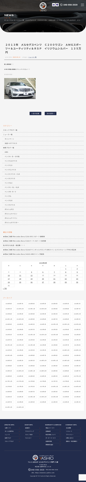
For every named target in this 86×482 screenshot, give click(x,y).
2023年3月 (77, 329)
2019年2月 (77, 366)
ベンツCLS (8, 165)
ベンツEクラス (10, 178)
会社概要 (68, 428)
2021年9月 (43, 345)
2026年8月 (9, 303)
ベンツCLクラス (10, 170)
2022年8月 (77, 334)
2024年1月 (43, 324)
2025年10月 (43, 309)
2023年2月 (9, 334)
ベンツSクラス (10, 205)
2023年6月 (43, 329)
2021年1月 (54, 350)
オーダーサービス (51, 438)
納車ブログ (8, 438)
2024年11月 (8, 319)
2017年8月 (43, 381)
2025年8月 (66, 309)
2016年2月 (9, 397)
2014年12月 (8, 407)
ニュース (12, 20)
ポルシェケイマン (11, 218)
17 (9, 279)
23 (77, 279)
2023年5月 (54, 329)
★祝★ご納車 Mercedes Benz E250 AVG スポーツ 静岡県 (24, 236)
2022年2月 (66, 340)
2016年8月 (20, 391)
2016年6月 (43, 391)
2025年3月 (43, 314)
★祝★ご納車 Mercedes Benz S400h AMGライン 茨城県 (23, 254)
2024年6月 (66, 319)
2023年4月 (66, 329)
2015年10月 (54, 397)
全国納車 (48, 431)
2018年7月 (77, 371)
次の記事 (50, 113)
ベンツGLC (9, 183)
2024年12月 (77, 314)
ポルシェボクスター (12, 222)
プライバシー (70, 434)
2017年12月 (77, 376)
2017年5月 (77, 381)
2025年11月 (31, 309)
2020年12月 (65, 350)
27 (43, 282)
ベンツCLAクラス (11, 161)
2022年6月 (20, 340)
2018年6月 (9, 376)
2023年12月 (54, 324)
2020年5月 (66, 355)
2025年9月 (54, 309)
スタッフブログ (9, 441)
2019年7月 (20, 366)
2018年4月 (31, 376)
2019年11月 (54, 360)
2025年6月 (9, 314)
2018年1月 (66, 376)
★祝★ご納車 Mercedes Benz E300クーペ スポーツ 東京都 (24, 241)
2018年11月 (31, 371)
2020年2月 (20, 360)
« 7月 (5, 288)
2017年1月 (43, 386)
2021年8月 (54, 345)
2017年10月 (20, 381)
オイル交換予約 (9, 431)
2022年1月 (77, 340)
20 (43, 279)
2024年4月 (9, 324)
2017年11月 (8, 381)
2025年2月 (54, 314)
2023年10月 (77, 324)
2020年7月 (43, 355)
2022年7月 (9, 340)
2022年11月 (43, 334)
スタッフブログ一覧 (10, 130)
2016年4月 (66, 391)
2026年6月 (31, 303)
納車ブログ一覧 (8, 148)
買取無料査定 (49, 444)
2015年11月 (43, 397)
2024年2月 (31, 324)
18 (20, 279)
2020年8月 (31, 355)
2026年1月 (9, 309)
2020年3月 (9, 360)
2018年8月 (66, 371)
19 (32, 279)
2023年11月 (65, 324)
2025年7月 (77, 309)
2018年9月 (54, 371)
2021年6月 (77, 345)
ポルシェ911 (9, 209)
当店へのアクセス (11, 143)
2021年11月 (20, 345)
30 (77, 282)
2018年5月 (20, 376)
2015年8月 (77, 397)
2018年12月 (20, 371)
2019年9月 (77, 360)
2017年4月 (9, 386)
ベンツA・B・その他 (12, 156)
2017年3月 (20, 386)
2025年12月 (20, 309)
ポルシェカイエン (11, 214)
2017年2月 (31, 386)
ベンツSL (8, 196)
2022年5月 (31, 340)
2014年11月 (20, 407)
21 (54, 279)
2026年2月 (77, 303)
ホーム (6, 20)
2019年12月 (43, 360)
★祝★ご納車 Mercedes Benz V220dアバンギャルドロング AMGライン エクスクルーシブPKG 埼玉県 (39, 250)
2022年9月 (66, 334)
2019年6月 (31, 366)
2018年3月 (43, 376)
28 (54, 282)
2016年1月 (20, 397)
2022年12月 (31, 334)
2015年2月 (66, 402)
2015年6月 (20, 402)
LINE (57, 4)
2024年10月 (20, 319)
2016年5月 (54, 391)
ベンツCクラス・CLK (12, 174)
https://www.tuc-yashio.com (44, 473)
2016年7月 (31, 391)
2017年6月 (66, 381)
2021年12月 (8, 345)
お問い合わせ (70, 438)
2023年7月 (31, 329)
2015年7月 (9, 402)
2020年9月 (20, 355)
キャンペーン (9, 139)
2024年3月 (20, 324)
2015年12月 (31, 397)
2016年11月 (65, 386)
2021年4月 (20, 350)
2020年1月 (31, 360)
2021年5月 (9, 350)
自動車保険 (49, 441)
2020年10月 (8, 355)
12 (32, 275)
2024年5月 (77, 319)
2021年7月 (66, 345)
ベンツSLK (8, 200)
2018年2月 (54, 376)
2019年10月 (65, 360)
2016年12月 (54, 386)
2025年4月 (31, 314)
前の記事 (36, 113)
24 (9, 282)
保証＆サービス (50, 428)
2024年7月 (54, 319)
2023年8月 (20, 329)
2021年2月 (43, 350)
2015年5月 (31, 402)
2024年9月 (31, 319)
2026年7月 (20, 303)
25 (20, 282)
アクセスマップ (29, 431)
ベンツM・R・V (10, 192)
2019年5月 (43, 366)
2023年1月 (20, 334)
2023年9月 (9, 329)
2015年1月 (77, 402)
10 (9, 275)
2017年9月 (31, 381)
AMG (6, 152)
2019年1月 (9, 371)
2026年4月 (54, 303)
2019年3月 (66, 366)
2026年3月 (66, 303)
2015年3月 (54, 402)
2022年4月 (43, 340)
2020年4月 (77, 355)
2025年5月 (20, 314)
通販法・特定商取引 (71, 441)
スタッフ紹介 (29, 434)
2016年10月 (77, 386)
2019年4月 (54, 366)
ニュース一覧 (32, 57)
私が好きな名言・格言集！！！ (14, 245)
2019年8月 (9, 366)
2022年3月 (54, 340)
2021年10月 (31, 345)
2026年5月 (43, 303)
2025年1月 (66, 314)
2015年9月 (66, 397)
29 (66, 282)
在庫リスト (53, 4)
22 (66, 279)
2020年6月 (54, 355)
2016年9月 (9, 391)
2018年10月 (43, 371)
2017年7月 (54, 381)
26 (32, 282)
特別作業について (51, 434)
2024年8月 (43, 319)
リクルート (69, 431)
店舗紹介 (27, 428)
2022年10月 (54, 334)
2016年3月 (77, 391)
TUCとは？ (28, 438)
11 (20, 275)
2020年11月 (77, 350)
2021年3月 (31, 350)
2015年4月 (43, 402)
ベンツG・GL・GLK (12, 187)
